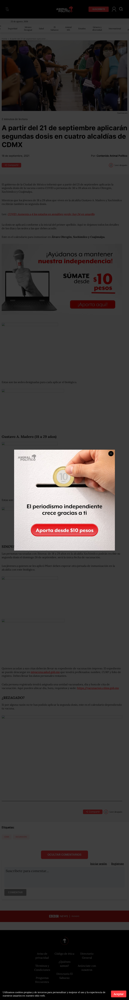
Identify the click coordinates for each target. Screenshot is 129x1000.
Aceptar (119, 994)
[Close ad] (111, 453)
